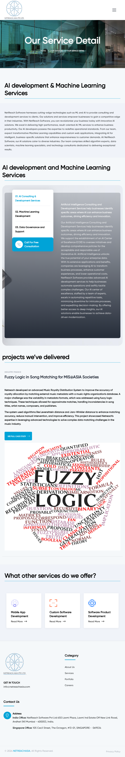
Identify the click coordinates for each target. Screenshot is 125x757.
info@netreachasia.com (17, 686)
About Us (70, 667)
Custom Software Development (60, 614)
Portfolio (69, 679)
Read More (17, 621)
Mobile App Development (19, 614)
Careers (69, 685)
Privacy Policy (113, 751)
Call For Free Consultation (31, 244)
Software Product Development (99, 614)
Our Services (56, 51)
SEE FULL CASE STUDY (17, 436)
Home (43, 51)
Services (69, 673)
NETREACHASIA (21, 750)
